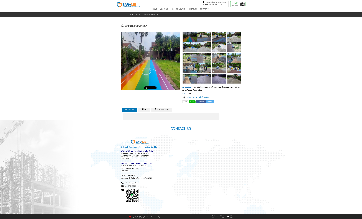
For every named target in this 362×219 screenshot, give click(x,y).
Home (131, 14)
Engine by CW (135, 217)
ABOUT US (164, 9)
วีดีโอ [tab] (145, 109)
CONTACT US (204, 9)
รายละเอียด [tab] (130, 110)
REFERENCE (193, 9)
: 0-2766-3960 (217, 4)
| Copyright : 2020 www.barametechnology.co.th (151, 217)
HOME (155, 9)
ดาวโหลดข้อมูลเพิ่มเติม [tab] (162, 109)
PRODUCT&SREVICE (178, 9)
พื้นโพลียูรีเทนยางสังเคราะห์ (151, 14)
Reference (138, 14)
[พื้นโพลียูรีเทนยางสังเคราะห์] (189, 38)
